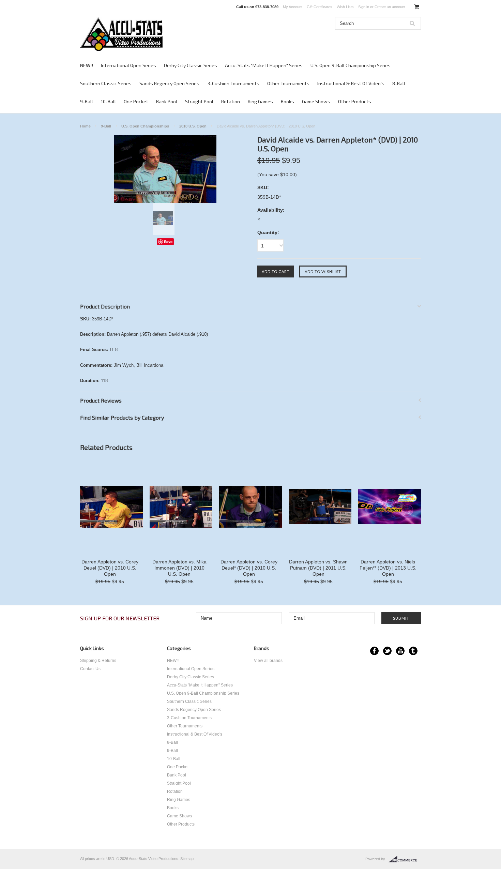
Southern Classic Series (106, 83)
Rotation (230, 101)
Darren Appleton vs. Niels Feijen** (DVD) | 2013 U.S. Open (388, 568)
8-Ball (398, 83)
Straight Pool (199, 101)
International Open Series (128, 65)
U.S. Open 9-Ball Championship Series (350, 65)
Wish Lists (345, 7)
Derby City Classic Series (190, 65)
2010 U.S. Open (193, 126)
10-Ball (108, 101)
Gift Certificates (319, 7)
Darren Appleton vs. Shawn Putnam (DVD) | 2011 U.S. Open (318, 568)
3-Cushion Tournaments (233, 83)
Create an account (390, 7)
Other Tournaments (288, 83)
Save (168, 241)
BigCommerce (405, 859)
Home (85, 126)
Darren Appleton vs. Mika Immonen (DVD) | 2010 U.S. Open (179, 568)
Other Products (354, 101)
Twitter (387, 651)
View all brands (268, 660)
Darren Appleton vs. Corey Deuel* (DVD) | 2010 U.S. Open (249, 568)
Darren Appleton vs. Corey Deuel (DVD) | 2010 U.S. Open (109, 568)
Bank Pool (166, 101)
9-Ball (86, 101)
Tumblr (413, 651)
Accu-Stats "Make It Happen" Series (264, 65)
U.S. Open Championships (145, 126)
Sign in (363, 7)
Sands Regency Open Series (169, 83)
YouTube (400, 651)
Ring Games (260, 101)
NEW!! (86, 65)
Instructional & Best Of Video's (350, 83)
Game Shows (316, 101)
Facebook (374, 651)
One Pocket (136, 101)
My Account (292, 7)
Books (287, 101)
